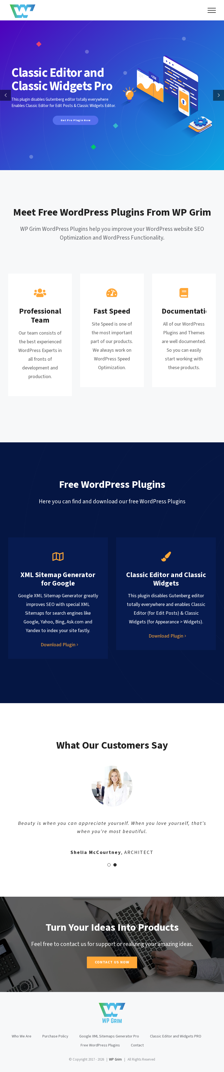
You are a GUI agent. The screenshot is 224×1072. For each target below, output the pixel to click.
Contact (137, 1045)
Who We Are (21, 1036)
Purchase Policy (55, 1036)
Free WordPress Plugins (100, 1045)
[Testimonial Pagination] (109, 864)
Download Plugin (58, 644)
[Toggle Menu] (212, 10)
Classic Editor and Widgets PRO (175, 1036)
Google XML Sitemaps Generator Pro (109, 1036)
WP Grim (115, 1059)
